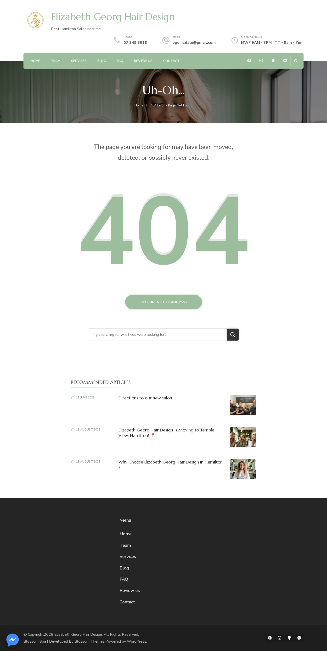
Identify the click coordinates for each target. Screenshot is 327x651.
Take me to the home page (163, 302)
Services (79, 61)
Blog (101, 61)
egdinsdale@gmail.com (194, 42)
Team (55, 61)
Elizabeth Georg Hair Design (113, 17)
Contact (171, 61)
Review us (143, 61)
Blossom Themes (89, 641)
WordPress (136, 641)
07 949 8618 (135, 42)
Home (35, 61)
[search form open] (295, 60)
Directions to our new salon (145, 398)
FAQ (120, 61)
